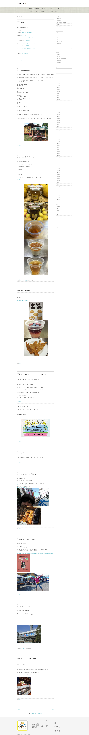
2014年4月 (58, 174)
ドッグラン (58, 216)
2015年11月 (58, 147)
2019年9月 (58, 87)
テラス (58, 214)
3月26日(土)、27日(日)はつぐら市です (26, 539)
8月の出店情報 (20, 23)
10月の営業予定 (59, 20)
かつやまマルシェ (25, 50)
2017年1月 (58, 122)
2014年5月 (58, 172)
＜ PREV (18, 709)
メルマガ (50, 8)
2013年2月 (58, 199)
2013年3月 (58, 197)
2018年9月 (58, 99)
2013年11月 (58, 184)
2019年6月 (58, 89)
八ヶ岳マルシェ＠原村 (26, 48)
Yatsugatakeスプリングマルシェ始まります (27, 658)
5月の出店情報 (20, 453)
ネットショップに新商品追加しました (25, 157)
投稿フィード (59, 39)
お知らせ (37, 8)
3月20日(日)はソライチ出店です (24, 606)
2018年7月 (58, 101)
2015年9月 (58, 151)
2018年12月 (58, 93)
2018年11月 (58, 95)
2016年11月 (58, 126)
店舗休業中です (59, 18)
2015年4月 (58, 157)
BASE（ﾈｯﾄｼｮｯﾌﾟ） (54, 11)
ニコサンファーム (33, 11)
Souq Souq (20, 401)
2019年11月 (58, 83)
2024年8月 (58, 74)
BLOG (43, 8)
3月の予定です (59, 24)
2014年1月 (58, 180)
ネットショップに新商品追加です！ (25, 290)
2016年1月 (58, 145)
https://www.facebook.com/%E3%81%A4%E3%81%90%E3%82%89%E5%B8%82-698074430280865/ (35, 553)
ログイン (58, 37)
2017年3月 (58, 118)
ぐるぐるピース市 (25, 53)
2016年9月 (58, 130)
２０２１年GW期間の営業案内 (61, 22)
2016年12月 (58, 124)
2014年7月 (58, 170)
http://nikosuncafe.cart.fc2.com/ (22, 179)
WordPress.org (59, 43)
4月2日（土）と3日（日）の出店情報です (26, 474)
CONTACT (58, 8)
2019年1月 (58, 91)
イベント (24, 60)
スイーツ (58, 212)
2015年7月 (58, 153)
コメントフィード (59, 41)
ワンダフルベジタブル (26, 43)
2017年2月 (58, 120)
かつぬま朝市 (23, 32)
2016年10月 (58, 128)
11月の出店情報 (59, 26)
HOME (30, 8)
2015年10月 (58, 149)
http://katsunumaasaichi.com (22, 487)
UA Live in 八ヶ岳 (24, 37)
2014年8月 (58, 168)
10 (38, 713)
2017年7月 (58, 112)
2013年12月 (58, 182)
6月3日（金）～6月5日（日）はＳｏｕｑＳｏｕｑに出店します (31, 374)
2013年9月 (58, 186)
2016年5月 (58, 139)
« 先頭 (32, 713)
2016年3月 (58, 141)
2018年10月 (58, 97)
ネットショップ (25, 280)
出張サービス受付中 (44, 9)
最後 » (41, 713)
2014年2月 (58, 178)
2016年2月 (58, 143)
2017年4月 (58, 116)
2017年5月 (58, 114)
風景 (57, 227)
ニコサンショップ (44, 11)
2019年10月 (58, 85)
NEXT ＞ (53, 709)
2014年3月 (58, 176)
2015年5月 (58, 155)
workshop (58, 206)
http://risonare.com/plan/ (21, 484)
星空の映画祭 (29, 32)
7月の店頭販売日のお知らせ (23, 70)
